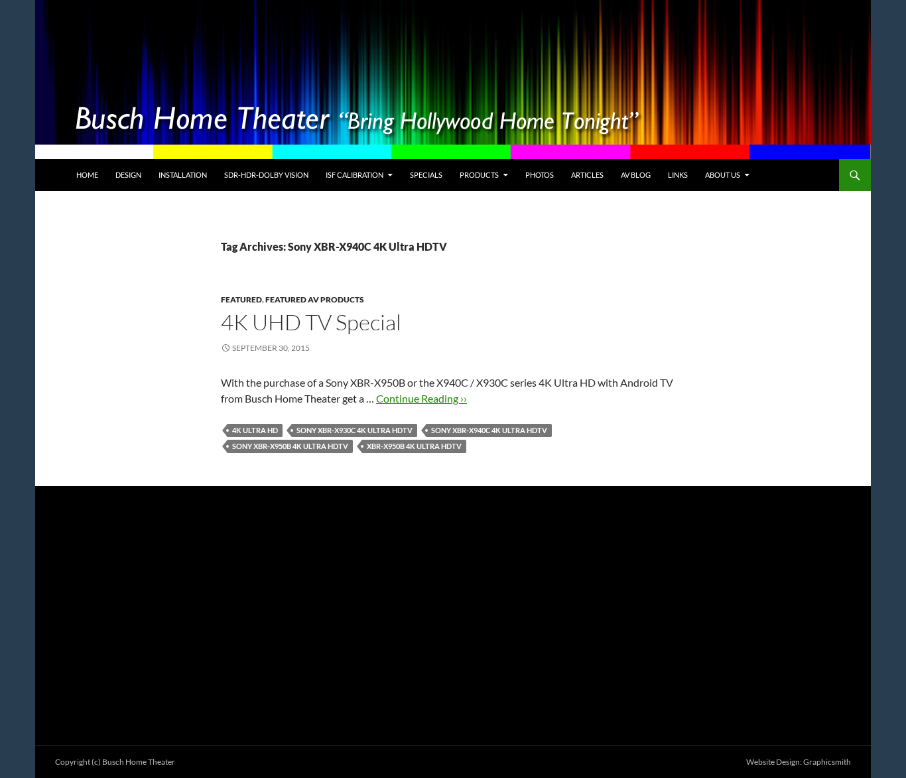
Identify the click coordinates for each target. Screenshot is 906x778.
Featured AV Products (314, 299)
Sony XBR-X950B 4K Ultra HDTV (290, 446)
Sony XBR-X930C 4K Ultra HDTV (354, 430)
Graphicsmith (827, 762)
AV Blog (636, 174)
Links (678, 174)
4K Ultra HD (255, 430)
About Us (722, 174)
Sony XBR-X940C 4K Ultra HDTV (489, 430)
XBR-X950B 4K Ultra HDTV (414, 446)
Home (87, 174)
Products (479, 174)
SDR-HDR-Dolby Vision (266, 174)
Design (128, 174)
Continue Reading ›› (421, 398)
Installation (183, 174)
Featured (241, 299)
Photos (539, 174)
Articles (587, 174)
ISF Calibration (354, 174)
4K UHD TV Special (311, 322)
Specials (426, 174)
